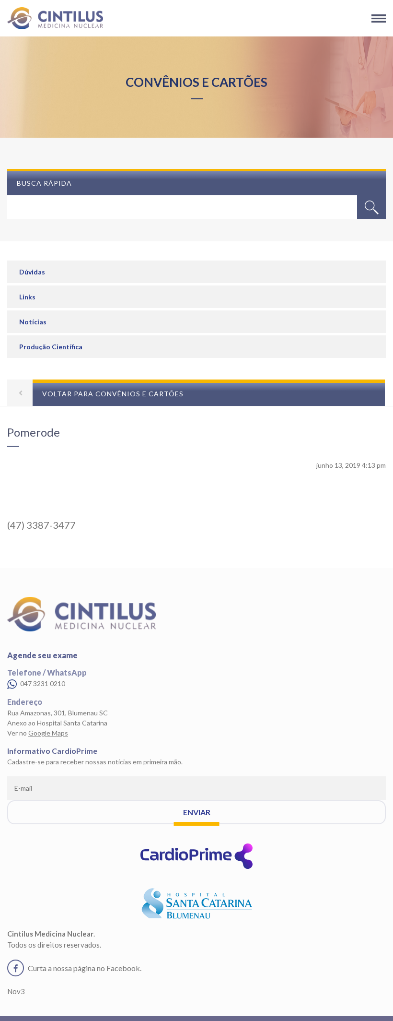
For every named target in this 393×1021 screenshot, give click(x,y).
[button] (371, 207)
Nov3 (16, 991)
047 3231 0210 (42, 683)
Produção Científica (50, 347)
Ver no (37, 733)
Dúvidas (32, 272)
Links (27, 297)
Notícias (32, 322)
